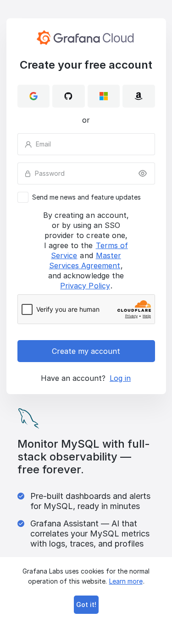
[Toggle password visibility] (142, 173)
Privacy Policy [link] (85, 285)
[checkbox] (86, 197)
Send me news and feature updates (86, 197)
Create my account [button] (86, 351)
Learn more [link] (126, 581)
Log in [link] (120, 378)
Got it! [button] (86, 604)
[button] (33, 96)
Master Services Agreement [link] (85, 260)
